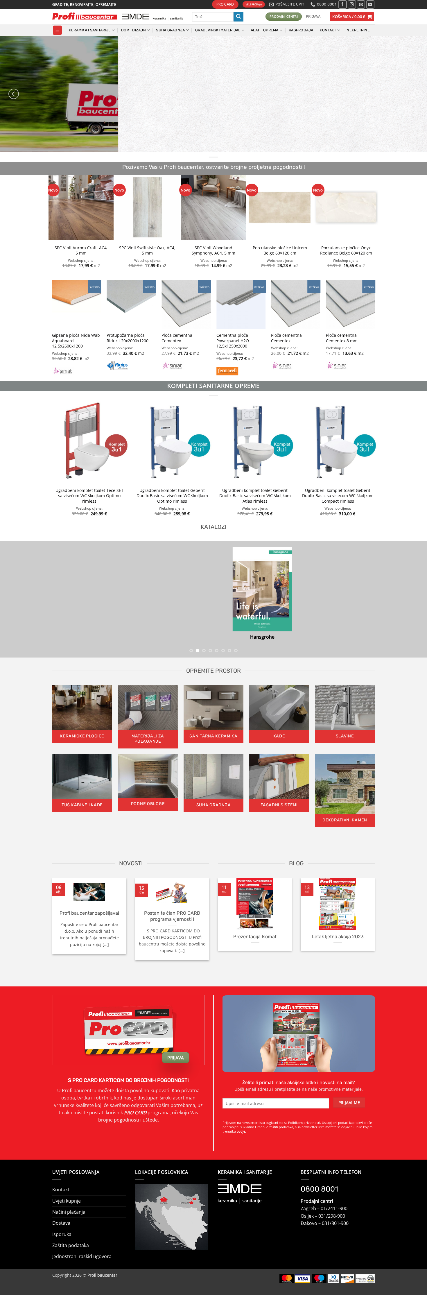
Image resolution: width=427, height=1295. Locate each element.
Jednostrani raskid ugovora (82, 1256)
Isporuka (61, 1234)
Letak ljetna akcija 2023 (338, 936)
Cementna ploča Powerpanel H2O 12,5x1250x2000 (232, 341)
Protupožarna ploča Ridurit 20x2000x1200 (127, 338)
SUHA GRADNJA (170, 30)
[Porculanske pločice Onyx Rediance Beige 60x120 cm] (345, 207)
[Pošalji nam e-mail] (361, 4)
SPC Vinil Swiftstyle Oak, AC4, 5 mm (147, 250)
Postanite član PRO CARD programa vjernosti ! (172, 916)
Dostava (61, 1223)
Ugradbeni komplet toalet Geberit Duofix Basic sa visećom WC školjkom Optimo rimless (172, 496)
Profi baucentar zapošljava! (89, 913)
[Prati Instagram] (352, 4)
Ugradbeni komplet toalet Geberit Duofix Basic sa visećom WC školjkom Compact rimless (338, 496)
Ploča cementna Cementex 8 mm (342, 338)
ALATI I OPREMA (265, 30)
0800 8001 (319, 1189)
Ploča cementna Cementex (177, 338)
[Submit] (238, 17)
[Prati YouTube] (370, 4)
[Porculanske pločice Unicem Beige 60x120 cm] (279, 207)
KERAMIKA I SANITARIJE (90, 30)
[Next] (413, 93)
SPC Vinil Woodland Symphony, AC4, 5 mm (213, 250)
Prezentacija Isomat (255, 936)
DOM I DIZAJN (133, 30)
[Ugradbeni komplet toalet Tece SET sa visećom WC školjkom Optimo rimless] (89, 442)
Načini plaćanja (68, 1212)
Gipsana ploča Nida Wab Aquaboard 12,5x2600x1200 (76, 341)
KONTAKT (328, 30)
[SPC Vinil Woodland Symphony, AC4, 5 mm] (213, 207)
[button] (313, 16)
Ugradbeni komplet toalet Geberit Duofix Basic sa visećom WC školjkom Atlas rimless (255, 496)
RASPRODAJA (301, 30)
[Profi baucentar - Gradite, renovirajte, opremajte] (117, 16)
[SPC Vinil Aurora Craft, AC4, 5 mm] (81, 207)
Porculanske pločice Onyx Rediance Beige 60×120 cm (346, 250)
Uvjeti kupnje (66, 1201)
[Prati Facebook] (342, 4)
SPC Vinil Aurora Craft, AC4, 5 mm (81, 250)
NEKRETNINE (358, 30)
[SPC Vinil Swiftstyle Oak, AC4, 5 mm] (147, 207)
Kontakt (60, 1189)
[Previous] (13, 93)
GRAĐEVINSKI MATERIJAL (217, 30)
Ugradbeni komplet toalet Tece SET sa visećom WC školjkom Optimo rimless (89, 496)
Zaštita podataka (70, 1245)
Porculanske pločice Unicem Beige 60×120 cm (280, 250)
